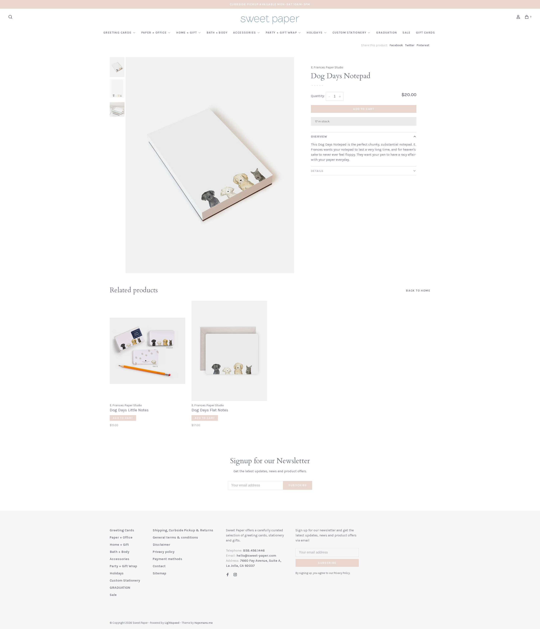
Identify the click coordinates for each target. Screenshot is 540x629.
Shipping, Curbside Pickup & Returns (183, 530)
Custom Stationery (349, 32)
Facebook (396, 45)
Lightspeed (172, 622)
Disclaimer (161, 545)
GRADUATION (386, 32)
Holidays (315, 32)
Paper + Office (154, 32)
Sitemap (159, 573)
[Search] (11, 17)
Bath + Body (217, 32)
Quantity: (318, 96)
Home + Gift (186, 32)
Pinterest (423, 45)
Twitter (409, 45)
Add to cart (363, 109)
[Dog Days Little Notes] (147, 351)
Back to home (418, 290)
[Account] (518, 17)
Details (317, 171)
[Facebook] (227, 575)
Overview (319, 136)
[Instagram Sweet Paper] (235, 575)
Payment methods (167, 559)
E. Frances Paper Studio (327, 67)
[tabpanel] (210, 165)
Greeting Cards (117, 32)
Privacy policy (163, 552)
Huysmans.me (203, 622)
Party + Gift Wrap (281, 32)
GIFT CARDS (425, 32)
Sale (406, 32)
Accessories (244, 32)
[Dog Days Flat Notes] (229, 351)
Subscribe (297, 485)
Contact (159, 566)
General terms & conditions (175, 537)
